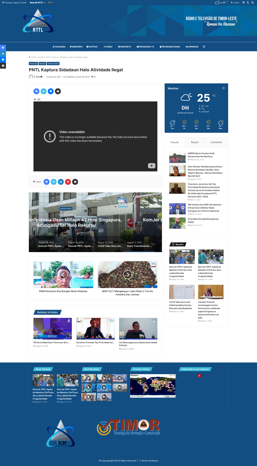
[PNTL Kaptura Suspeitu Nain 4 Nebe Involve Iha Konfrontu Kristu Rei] (104, 388)
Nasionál (60, 46)
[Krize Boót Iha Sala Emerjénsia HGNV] (177, 223)
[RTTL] (128, 20)
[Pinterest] (68, 182)
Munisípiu (77, 46)
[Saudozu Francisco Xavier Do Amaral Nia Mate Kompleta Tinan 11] (120, 388)
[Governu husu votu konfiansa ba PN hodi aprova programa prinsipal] (120, 378)
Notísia (93, 46)
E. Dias (37, 77)
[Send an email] (41, 77)
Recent (195, 142)
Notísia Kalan (53, 63)
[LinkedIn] (61, 182)
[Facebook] (36, 91)
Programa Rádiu (170, 46)
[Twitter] (44, 91)
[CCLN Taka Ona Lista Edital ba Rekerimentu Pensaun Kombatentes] (182, 292)
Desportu (125, 46)
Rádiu (109, 46)
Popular (175, 142)
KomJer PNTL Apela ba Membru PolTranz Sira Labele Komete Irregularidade (95, 222)
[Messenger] (51, 91)
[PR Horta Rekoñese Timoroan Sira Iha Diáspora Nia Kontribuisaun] (52, 329)
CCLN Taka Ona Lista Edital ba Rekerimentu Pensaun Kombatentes (180, 305)
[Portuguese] (50, 2)
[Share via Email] (58, 91)
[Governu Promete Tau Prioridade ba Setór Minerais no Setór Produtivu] (95, 329)
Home (34, 57)
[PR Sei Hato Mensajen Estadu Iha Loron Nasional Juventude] (88, 378)
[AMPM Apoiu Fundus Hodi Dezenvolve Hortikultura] (177, 157)
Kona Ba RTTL (36, 2)
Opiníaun (193, 46)
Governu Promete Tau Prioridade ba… (95, 342)
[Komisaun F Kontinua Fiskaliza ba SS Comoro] (104, 378)
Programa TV (146, 46)
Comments (216, 142)
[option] (95, 222)
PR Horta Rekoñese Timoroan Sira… (51, 342)
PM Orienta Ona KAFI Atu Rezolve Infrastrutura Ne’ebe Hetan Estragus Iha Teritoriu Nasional (204, 207)
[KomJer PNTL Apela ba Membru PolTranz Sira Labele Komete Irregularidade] (182, 256)
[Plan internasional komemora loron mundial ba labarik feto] (88, 388)
